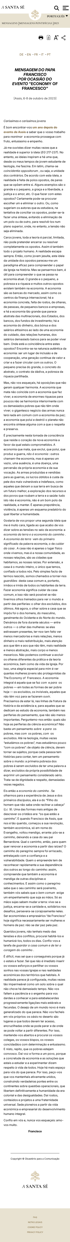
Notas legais (35, 1222)
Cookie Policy (35, 1227)
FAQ (35, 1217)
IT (42, 54)
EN (29, 54)
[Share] (63, 38)
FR (36, 54)
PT (49, 54)
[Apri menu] (65, 8)
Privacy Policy (35, 1232)
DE (22, 54)
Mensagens (10, 23)
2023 (56, 23)
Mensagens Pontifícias (36, 23)
